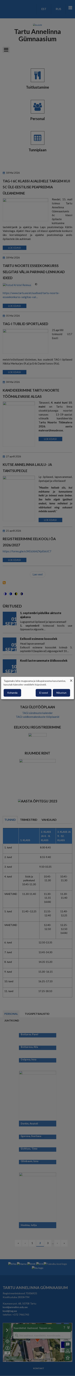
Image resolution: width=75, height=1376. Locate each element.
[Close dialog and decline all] (71, 679)
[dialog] (37, 688)
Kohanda (12, 692)
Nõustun (61, 692)
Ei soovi (43, 692)
